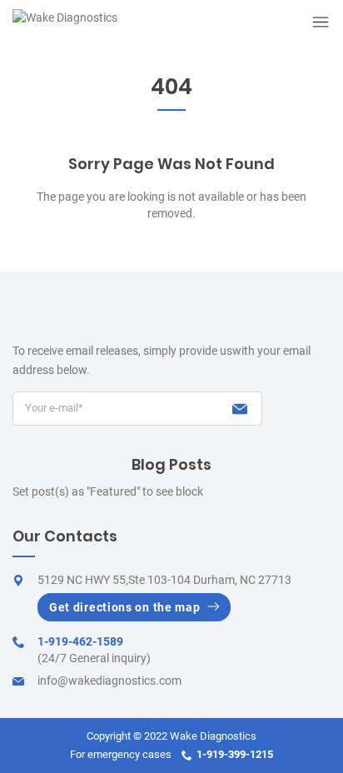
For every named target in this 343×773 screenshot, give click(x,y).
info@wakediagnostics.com (109, 680)
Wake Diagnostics (213, 736)
